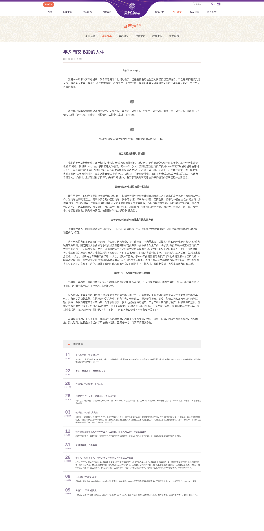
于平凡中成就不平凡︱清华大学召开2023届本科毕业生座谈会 (104, 458)
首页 (50, 12)
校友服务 (194, 12)
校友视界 (174, 36)
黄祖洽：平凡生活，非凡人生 (89, 384)
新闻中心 (67, 12)
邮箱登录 (48, 5)
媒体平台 (159, 12)
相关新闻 (78, 344)
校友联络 (87, 12)
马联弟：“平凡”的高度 (86, 477)
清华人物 (90, 36)
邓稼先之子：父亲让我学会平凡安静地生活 (95, 396)
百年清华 (177, 12)
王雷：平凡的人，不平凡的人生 (90, 371)
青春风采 (123, 36)
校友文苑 (140, 36)
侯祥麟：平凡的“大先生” (87, 412)
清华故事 (107, 36)
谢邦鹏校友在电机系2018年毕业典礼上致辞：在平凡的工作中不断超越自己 (110, 432)
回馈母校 (107, 12)
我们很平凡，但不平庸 (86, 445)
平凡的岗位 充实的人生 (87, 355)
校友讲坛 (157, 36)
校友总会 (211, 12)
